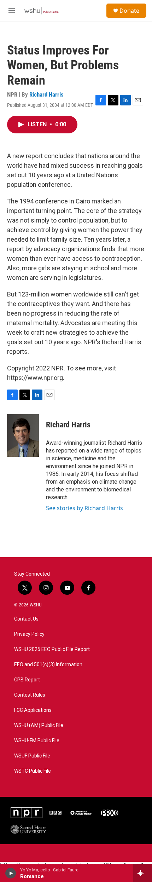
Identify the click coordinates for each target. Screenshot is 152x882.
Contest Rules (29, 695)
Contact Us (26, 619)
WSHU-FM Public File (36, 740)
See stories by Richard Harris (84, 508)
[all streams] (142, 873)
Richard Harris (46, 94)
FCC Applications (33, 710)
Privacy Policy (29, 634)
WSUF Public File (32, 756)
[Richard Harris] (23, 435)
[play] (10, 873)
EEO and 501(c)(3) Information (48, 664)
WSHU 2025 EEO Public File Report (52, 649)
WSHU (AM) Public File (38, 725)
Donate (129, 10)
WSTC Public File (32, 771)
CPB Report (27, 679)
